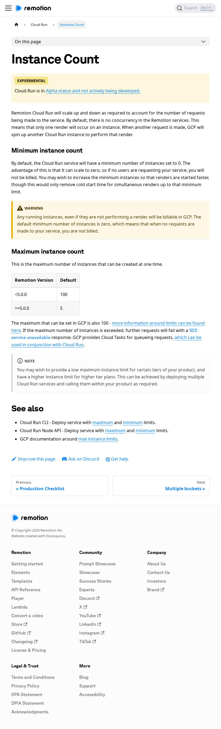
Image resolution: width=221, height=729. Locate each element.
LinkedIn (87, 624)
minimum (133, 422)
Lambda (19, 606)
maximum (102, 422)
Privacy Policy (25, 685)
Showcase (89, 572)
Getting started (27, 563)
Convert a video (27, 615)
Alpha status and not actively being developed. (93, 91)
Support (87, 685)
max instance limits (98, 439)
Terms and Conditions (32, 677)
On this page (28, 42)
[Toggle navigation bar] (8, 8)
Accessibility (92, 694)
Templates (21, 581)
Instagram (89, 632)
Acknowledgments (30, 711)
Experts (87, 589)
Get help (119, 459)
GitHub (18, 632)
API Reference (25, 589)
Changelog (22, 641)
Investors (156, 581)
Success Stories (95, 581)
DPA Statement (26, 694)
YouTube (87, 615)
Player (17, 598)
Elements (20, 572)
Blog (83, 677)
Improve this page (36, 459)
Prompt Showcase (97, 563)
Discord (87, 598)
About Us (156, 563)
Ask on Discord (83, 459)
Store (16, 624)
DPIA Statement (27, 703)
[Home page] (16, 25)
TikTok (85, 641)
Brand (153, 589)
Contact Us (158, 572)
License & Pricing (28, 650)
